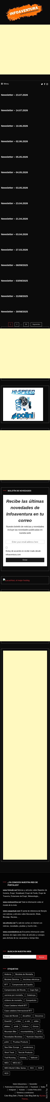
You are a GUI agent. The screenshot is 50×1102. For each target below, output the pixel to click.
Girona (35, 1026)
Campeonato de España (22, 985)
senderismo (28, 1047)
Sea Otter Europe (11, 1047)
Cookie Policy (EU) (34, 1090)
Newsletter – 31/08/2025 (14, 296)
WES (6, 1063)
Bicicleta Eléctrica (11, 979)
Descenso (39, 1016)
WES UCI (17, 1063)
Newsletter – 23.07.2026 (14, 95)
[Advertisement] (25, 49)
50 (26, 324)
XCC (32, 1068)
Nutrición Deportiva (35, 1037)
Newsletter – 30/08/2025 (14, 311)
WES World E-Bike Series (15, 1068)
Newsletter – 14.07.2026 (14, 110)
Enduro (25, 1026)
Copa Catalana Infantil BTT (15, 1005)
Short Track (9, 1052)
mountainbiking (27, 1031)
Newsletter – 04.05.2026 (14, 172)
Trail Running (10, 1058)
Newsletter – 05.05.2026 (14, 157)
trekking (23, 1058)
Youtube (22, 1090)
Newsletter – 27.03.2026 (14, 249)
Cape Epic (34, 990)
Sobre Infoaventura (20, 1084)
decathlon (27, 1016)
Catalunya (31, 995)
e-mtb (27, 1021)
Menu (6, 84)
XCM (40, 1068)
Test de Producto (25, 1052)
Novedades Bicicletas (13, 1037)
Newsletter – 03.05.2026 (14, 187)
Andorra (7, 974)
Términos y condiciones (25, 1093)
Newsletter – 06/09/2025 (14, 265)
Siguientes (36, 324)
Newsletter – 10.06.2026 (14, 126)
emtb (16, 1026)
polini (6, 1042)
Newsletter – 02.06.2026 (14, 141)
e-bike (18, 1021)
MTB (39, 1031)
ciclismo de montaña (13, 1000)
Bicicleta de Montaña (24, 974)
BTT (6, 985)
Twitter (43, 1087)
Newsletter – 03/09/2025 (14, 280)
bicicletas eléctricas (31, 979)
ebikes (7, 1026)
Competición (31, 1000)
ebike (36, 1021)
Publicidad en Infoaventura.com (16, 1087)
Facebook (34, 1087)
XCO (6, 1073)
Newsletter (33, 1084)
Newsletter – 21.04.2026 (14, 218)
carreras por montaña (13, 995)
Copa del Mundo (11, 1016)
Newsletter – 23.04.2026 (14, 203)
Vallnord (34, 1058)
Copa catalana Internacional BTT (18, 1011)
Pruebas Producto (20, 1042)
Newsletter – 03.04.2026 (14, 234)
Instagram (12, 1090)
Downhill (7, 1021)
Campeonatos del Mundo (15, 990)
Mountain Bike (10, 1031)
